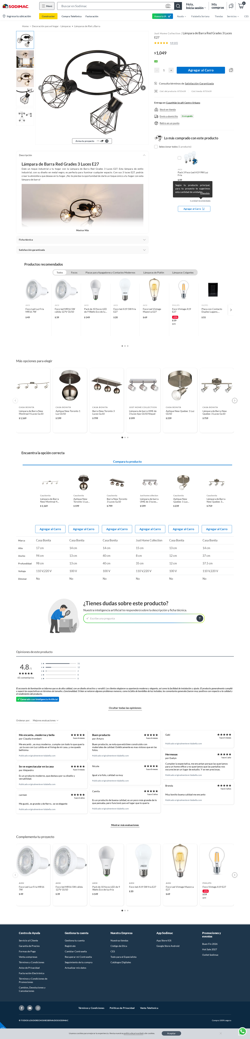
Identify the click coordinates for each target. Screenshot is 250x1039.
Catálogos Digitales (121, 962)
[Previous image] (41, 88)
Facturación (92, 16)
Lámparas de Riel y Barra (87, 26)
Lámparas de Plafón (153, 272)
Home (25, 26)
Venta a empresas (28, 956)
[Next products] (234, 400)
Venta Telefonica (149, 1007)
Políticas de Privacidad (122, 1007)
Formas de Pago (27, 951)
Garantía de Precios (29, 945)
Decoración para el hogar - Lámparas (51, 26)
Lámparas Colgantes (183, 272)
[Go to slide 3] (127, 437)
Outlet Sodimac (210, 954)
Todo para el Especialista (123, 956)
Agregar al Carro (201, 70)
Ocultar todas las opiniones (125, 707)
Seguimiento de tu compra (78, 962)
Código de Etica (119, 945)
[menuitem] (179, 16)
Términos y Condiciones (31, 962)
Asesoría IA (160, 16)
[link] (37, 310)
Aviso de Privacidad (29, 967)
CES (113, 951)
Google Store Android (167, 945)
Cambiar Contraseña (76, 951)
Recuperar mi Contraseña (78, 956)
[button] (119, 6)
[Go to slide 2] (125, 437)
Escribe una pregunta (102, 618)
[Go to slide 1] (122, 437)
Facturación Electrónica (31, 973)
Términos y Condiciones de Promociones (33, 980)
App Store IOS (163, 940)
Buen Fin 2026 (210, 943)
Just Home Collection (167, 33)
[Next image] (143, 88)
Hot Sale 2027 (209, 949)
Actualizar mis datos (75, 967)
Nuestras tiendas (119, 940)
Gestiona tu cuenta (75, 940)
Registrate (70, 945)
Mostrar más (82, 230)
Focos (74, 272)
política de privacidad (133, 1033)
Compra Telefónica (71, 16)
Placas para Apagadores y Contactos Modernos (110, 272)
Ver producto (33, 428)
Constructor (48, 16)
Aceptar (171, 1033)
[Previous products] (15, 400)
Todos (60, 272)
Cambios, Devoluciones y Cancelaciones (32, 989)
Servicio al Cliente (28, 940)
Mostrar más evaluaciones (125, 824)
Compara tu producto (127, 461)
